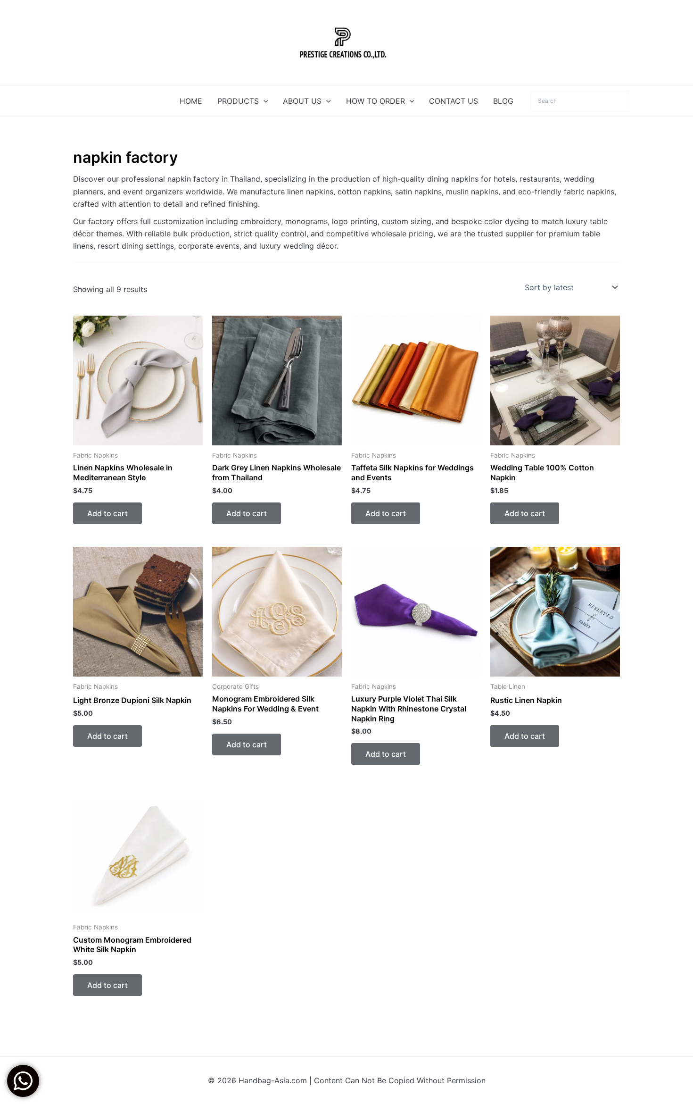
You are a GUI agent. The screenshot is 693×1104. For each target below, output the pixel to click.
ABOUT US (302, 101)
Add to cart (107, 513)
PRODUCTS (238, 101)
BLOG (503, 101)
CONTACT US (453, 101)
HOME (191, 101)
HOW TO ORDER (375, 101)
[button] (263, 101)
